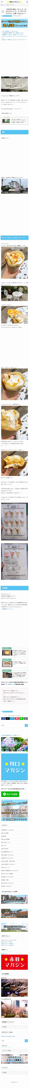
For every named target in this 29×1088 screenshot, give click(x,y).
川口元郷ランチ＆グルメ (9, 864)
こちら (14, 598)
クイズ (4, 845)
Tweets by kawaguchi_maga (8, 1036)
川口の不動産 (6, 839)
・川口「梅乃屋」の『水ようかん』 (9, 31)
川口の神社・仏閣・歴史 (9, 861)
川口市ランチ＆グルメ (7, 15)
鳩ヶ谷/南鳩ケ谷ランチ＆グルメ (10, 870)
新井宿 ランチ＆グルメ (8, 830)
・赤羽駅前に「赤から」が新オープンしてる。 (12, 34)
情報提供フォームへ (7, 609)
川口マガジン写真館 (8, 873)
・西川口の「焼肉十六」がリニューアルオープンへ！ (14, 39)
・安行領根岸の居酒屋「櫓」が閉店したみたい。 (13, 33)
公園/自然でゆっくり (8, 851)
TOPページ (11, 684)
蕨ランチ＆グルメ (7, 886)
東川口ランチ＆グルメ (8, 876)
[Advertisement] (14, 57)
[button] (3, 718)
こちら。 (17, 690)
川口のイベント (7, 842)
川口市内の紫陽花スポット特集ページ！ (11, 735)
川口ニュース (6, 867)
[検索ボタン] (27, 2)
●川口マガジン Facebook (7, 945)
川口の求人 (5, 848)
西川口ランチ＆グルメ (8, 858)
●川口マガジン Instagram (7, 943)
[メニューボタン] (2, 2)
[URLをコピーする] (26, 718)
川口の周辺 (5, 833)
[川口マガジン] (14, 2)
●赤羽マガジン (4, 953)
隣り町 (4, 836)
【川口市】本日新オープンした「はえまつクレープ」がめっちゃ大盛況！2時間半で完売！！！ (19, 121)
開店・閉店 (5, 880)
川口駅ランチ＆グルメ (8, 855)
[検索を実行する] (26, 725)
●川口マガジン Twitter (6, 941)
